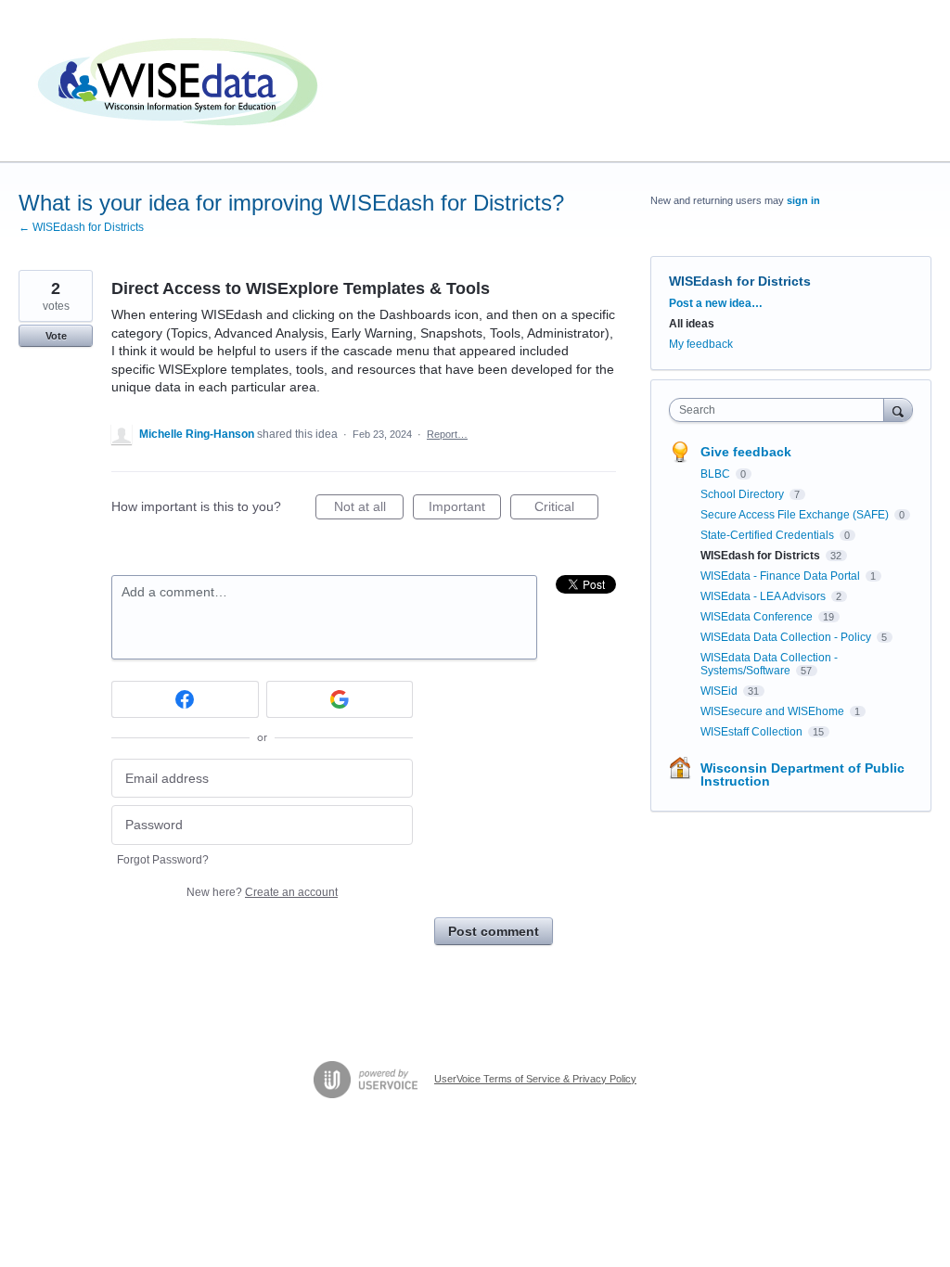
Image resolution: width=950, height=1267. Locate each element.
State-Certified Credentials (768, 535)
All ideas (691, 323)
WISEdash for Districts (740, 281)
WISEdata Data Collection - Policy (787, 637)
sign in (803, 200)
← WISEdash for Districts (81, 227)
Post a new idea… (716, 303)
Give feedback (745, 451)
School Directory (743, 494)
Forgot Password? (163, 859)
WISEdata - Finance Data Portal (781, 576)
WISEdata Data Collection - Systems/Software (769, 664)
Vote (56, 335)
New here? (262, 892)
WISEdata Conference (757, 616)
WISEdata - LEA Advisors (764, 596)
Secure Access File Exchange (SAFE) (796, 514)
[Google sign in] (340, 699)
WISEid (720, 691)
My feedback (701, 344)
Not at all (369, 509)
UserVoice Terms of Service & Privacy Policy (535, 1078)
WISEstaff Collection (752, 731)
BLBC (716, 473)
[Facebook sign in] (185, 699)
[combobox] (780, 409)
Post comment (493, 931)
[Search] (898, 409)
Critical (566, 509)
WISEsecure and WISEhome (773, 711)
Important (465, 509)
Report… (447, 434)
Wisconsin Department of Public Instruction (802, 774)
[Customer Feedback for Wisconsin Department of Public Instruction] (181, 81)
